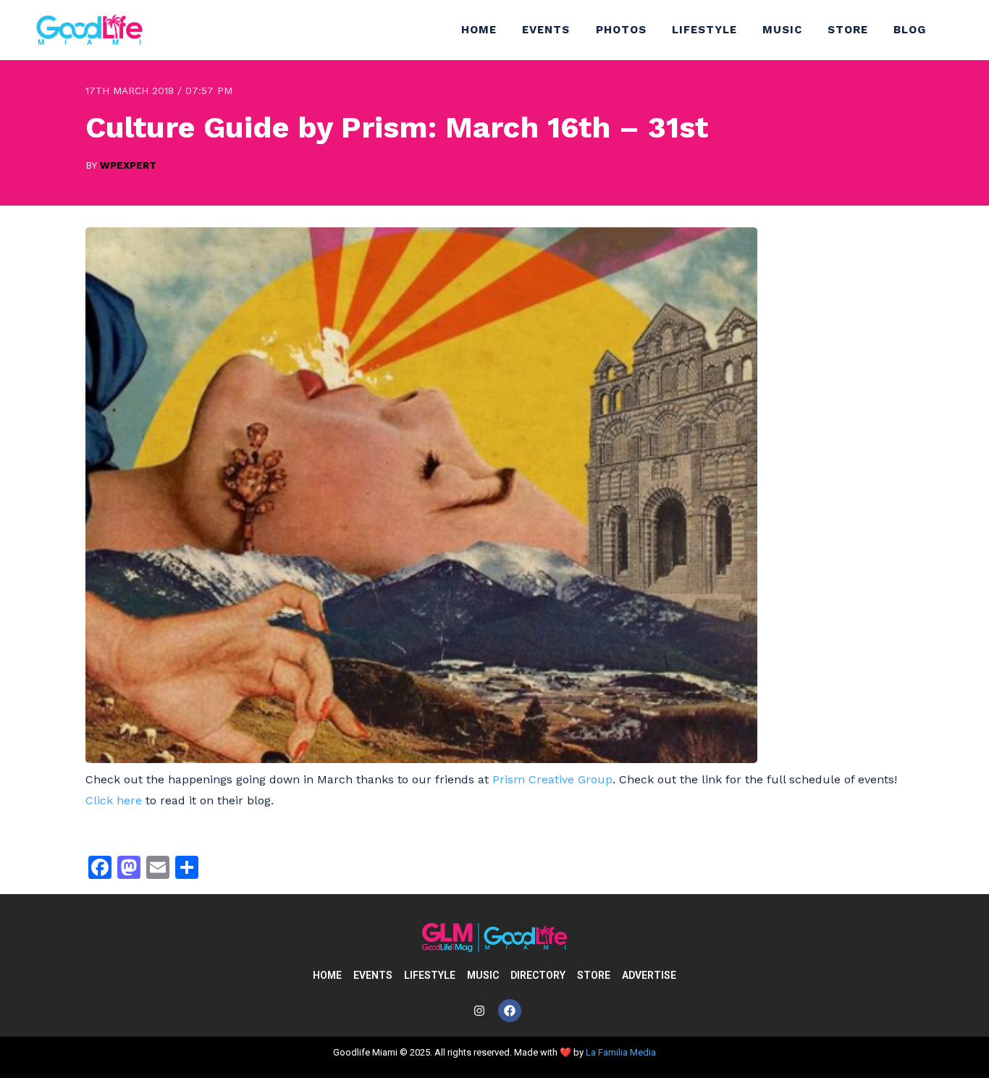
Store (848, 29)
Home (479, 29)
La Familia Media (621, 1052)
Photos (621, 29)
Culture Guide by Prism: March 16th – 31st (396, 127)
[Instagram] (479, 1010)
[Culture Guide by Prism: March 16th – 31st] (421, 759)
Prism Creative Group (552, 779)
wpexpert (128, 165)
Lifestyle (704, 29)
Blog (909, 29)
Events (546, 29)
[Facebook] (509, 1010)
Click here (113, 800)
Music (782, 29)
